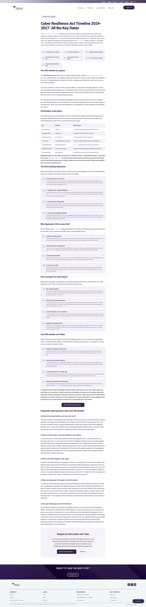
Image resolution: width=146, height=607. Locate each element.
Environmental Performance (16, 600)
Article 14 (76, 145)
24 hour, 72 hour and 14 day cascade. (56, 194)
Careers (11, 597)
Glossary (103, 2)
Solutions (81, 8)
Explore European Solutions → (66, 551)
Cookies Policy (33, 604)
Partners (121, 2)
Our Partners (113, 600)
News (44, 594)
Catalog (109, 2)
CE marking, (80, 40)
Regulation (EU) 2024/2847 (94, 75)
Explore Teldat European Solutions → (73, 405)
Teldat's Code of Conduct (82, 594)
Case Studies (100, 8)
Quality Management (44, 604)
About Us (115, 2)
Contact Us (113, 594)
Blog (131, 2)
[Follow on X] (132, 584)
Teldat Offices (113, 597)
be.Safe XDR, (57, 385)
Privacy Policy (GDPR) (15, 604)
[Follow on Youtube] (135, 584)
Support (127, 2)
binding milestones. (55, 158)
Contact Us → (83, 551)
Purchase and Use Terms (69, 604)
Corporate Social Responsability (84, 597)
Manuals (45, 600)
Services (111, 8)
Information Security (56, 604)
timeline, (57, 229)
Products (90, 8)
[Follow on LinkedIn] (129, 584)
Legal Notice (25, 604)
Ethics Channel (80, 600)
